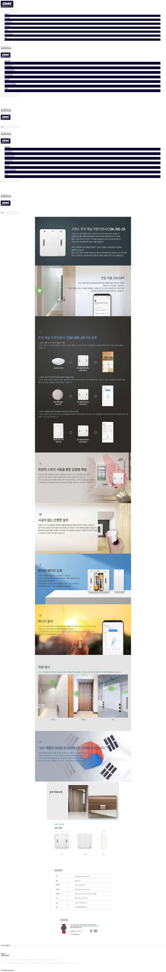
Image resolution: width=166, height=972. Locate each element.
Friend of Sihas (9, 34)
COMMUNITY (8, 22)
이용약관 (3, 953)
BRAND (7, 14)
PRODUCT (7, 18)
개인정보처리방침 (5, 955)
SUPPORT (7, 26)
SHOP (6, 30)
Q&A (6, 37)
